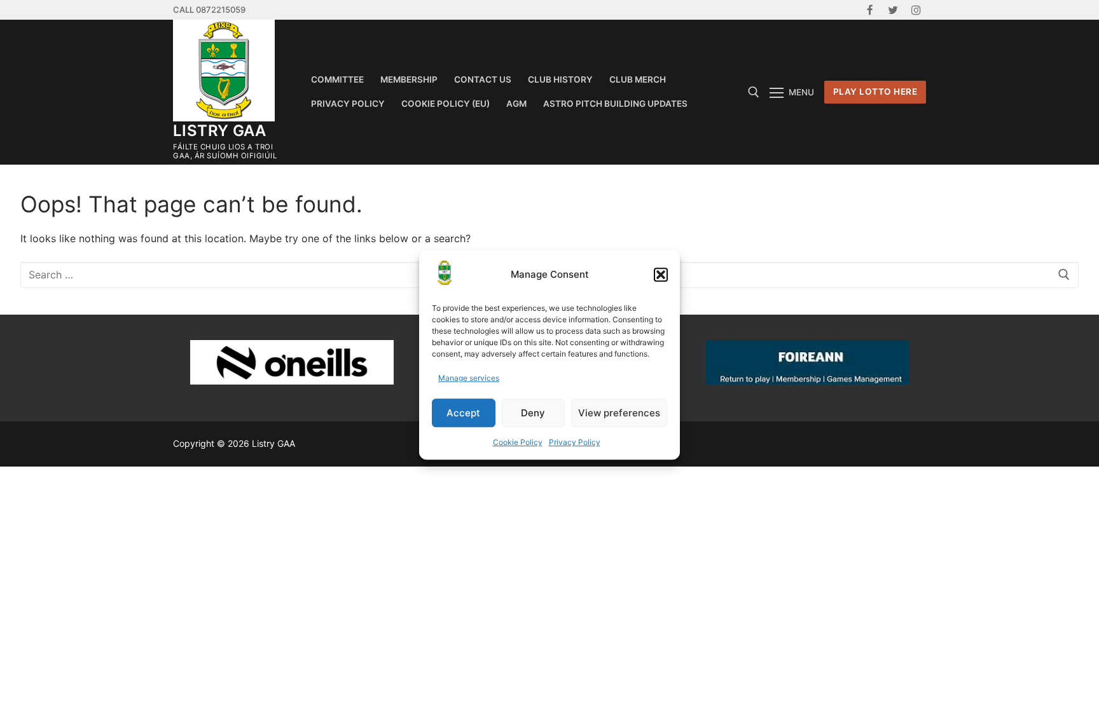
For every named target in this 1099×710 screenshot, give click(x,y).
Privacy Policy (574, 442)
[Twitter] (893, 10)
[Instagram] (916, 10)
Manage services (468, 378)
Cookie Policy (518, 442)
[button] (660, 275)
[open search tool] (753, 92)
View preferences (619, 413)
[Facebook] (870, 10)
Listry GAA (219, 130)
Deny (533, 413)
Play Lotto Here (875, 91)
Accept (463, 413)
